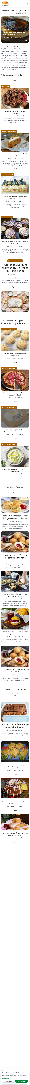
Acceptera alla (21, 1081)
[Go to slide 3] (26, 40)
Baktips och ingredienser (9, 131)
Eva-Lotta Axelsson (7, 37)
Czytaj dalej (15, 287)
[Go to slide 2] (25, 40)
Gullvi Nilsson (10, 158)
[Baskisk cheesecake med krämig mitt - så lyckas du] (15, 29)
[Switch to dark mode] (24, 3)
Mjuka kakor (5, 86)
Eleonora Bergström (11, 434)
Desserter (6, 29)
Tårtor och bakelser (7, 174)
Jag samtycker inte (9, 1081)
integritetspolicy (5, 1078)
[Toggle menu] (27, 3)
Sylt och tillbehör (6, 217)
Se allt (15, 80)
